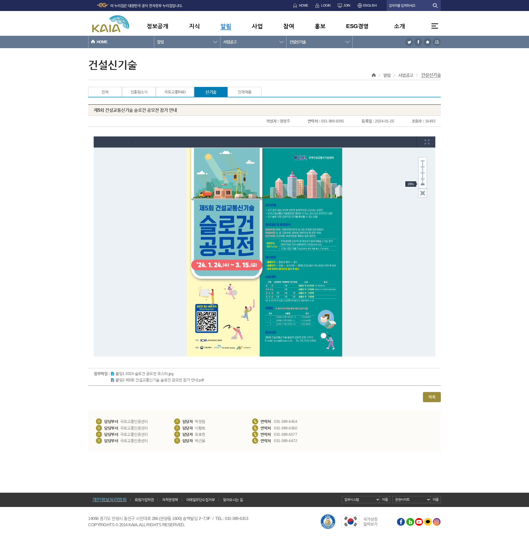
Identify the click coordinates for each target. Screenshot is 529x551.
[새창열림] (409, 42)
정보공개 (157, 26)
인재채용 (245, 92)
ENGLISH (370, 5)
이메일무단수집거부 (200, 500)
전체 (104, 92)
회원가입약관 (144, 500)
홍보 (320, 26)
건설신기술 (297, 42)
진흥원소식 (139, 92)
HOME (303, 5)
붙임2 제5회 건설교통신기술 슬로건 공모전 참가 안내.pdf (159, 380)
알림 (225, 26)
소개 (399, 26)
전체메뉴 (434, 26)
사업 (257, 26)
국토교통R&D (175, 92)
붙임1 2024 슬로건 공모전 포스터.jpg (144, 373)
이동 (385, 499)
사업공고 (229, 42)
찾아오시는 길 (233, 500)
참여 (288, 26)
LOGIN (326, 5)
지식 (194, 26)
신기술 (211, 92)
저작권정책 (170, 500)
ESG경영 (357, 26)
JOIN (346, 5)
